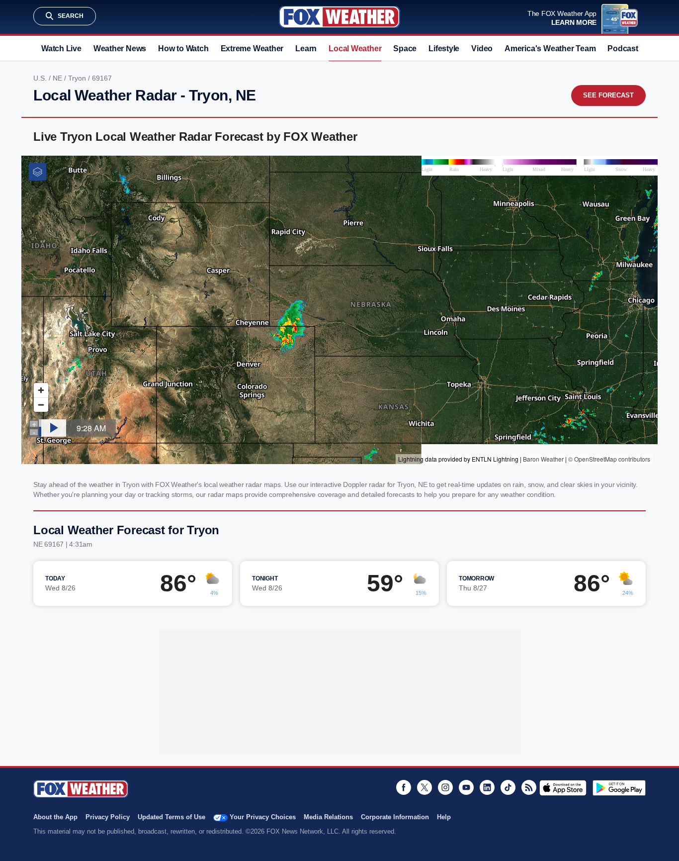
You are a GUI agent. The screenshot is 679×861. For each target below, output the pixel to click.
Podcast (622, 48)
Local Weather (355, 48)
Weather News (119, 48)
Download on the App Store (563, 788)
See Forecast (608, 95)
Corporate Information (395, 817)
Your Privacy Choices (263, 817)
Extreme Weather (252, 48)
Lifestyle (443, 48)
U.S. (41, 78)
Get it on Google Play (619, 788)
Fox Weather (339, 17)
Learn (306, 48)
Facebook (403, 787)
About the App (55, 817)
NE (58, 78)
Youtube (466, 787)
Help (444, 817)
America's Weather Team (550, 48)
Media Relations (328, 817)
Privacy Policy (107, 817)
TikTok (508, 787)
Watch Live (61, 48)
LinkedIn (487, 787)
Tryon (78, 78)
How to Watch (183, 48)
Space (405, 48)
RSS (528, 787)
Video (482, 48)
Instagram (445, 787)
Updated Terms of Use (171, 817)
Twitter (424, 787)
